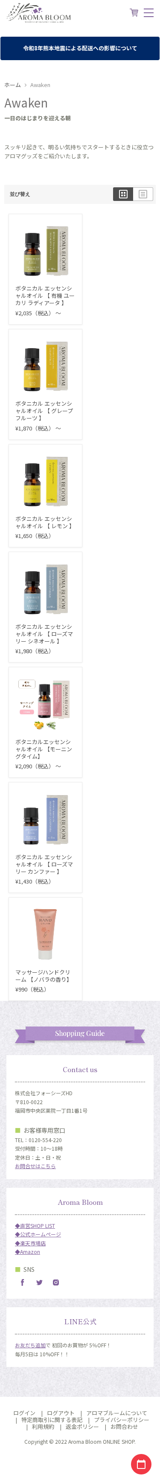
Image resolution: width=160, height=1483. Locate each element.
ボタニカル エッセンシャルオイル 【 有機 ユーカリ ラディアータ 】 (45, 295)
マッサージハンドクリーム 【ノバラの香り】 (43, 975)
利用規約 (43, 1426)
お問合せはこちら (35, 1165)
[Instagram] (56, 1282)
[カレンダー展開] (141, 1464)
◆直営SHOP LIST (35, 1225)
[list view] (143, 194)
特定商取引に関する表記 (51, 1420)
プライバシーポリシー (121, 1420)
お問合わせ (124, 1426)
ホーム (12, 85)
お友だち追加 (30, 1345)
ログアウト (61, 1413)
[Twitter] (39, 1282)
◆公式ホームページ (38, 1234)
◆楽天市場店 (30, 1243)
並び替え (20, 194)
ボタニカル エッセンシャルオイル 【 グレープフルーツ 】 (44, 410)
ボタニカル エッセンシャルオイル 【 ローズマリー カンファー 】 (44, 864)
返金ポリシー (82, 1426)
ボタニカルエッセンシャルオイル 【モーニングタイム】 (43, 749)
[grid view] (123, 194)
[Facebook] (22, 1282)
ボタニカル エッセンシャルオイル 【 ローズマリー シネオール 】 (44, 633)
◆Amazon (27, 1251)
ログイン (24, 1413)
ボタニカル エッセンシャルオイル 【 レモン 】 (45, 522)
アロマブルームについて (116, 1413)
